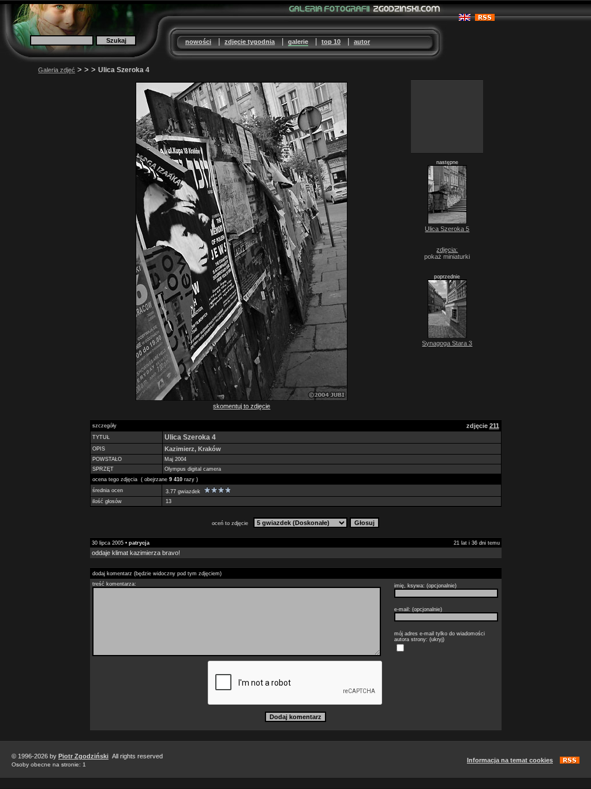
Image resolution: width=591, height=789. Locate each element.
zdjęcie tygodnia (250, 41)
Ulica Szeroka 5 (447, 228)
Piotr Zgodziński (83, 756)
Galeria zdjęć (56, 69)
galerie (298, 41)
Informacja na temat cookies (510, 760)
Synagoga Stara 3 (447, 343)
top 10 (331, 41)
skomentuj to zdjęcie (241, 406)
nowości (198, 41)
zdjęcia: (447, 249)
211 (494, 425)
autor (362, 41)
